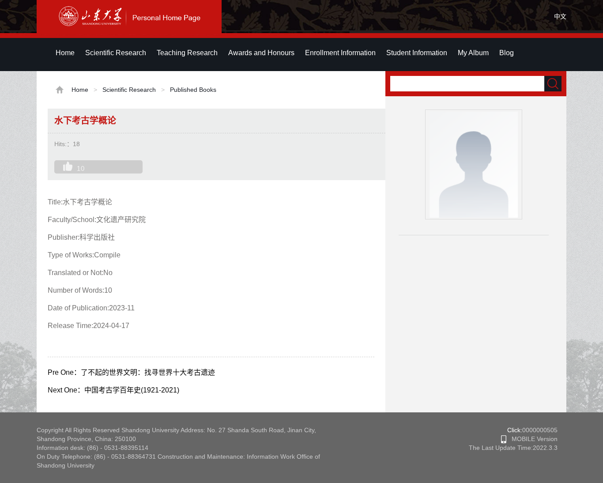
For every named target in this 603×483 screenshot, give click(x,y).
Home (65, 53)
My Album (473, 53)
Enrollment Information (340, 53)
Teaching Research (187, 53)
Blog (506, 53)
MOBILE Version (532, 438)
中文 (560, 16)
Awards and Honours (261, 53)
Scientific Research (115, 53)
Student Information (416, 53)
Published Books (193, 89)
